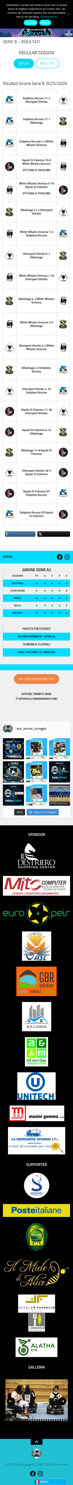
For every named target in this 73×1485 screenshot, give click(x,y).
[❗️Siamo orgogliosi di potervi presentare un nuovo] (59, 771)
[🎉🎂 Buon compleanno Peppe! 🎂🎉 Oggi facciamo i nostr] (36, 795)
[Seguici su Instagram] (67, 557)
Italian (43, 1481)
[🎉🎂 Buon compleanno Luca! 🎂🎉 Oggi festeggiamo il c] (36, 771)
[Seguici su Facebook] (60, 557)
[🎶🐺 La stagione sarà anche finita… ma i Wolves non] (13, 771)
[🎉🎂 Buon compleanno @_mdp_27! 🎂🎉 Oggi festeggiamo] (36, 748)
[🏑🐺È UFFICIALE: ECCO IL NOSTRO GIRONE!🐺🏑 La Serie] (13, 748)
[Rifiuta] (68, 14)
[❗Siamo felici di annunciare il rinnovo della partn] (13, 795)
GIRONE (23, 63)
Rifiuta (45, 22)
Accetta (30, 22)
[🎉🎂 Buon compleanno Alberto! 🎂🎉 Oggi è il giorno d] (59, 748)
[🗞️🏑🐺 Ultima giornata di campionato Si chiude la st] (59, 795)
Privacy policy (49, 16)
